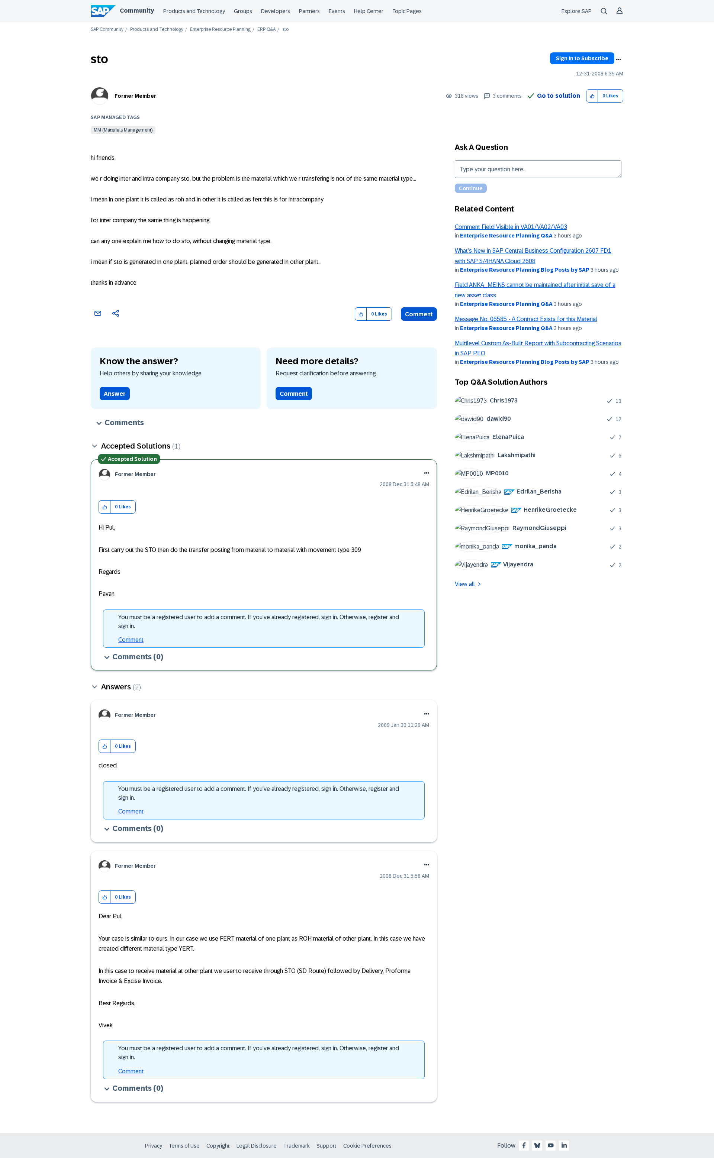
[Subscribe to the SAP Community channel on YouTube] (551, 1145)
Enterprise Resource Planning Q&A (506, 236)
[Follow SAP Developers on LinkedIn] (564, 1145)
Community (137, 10)
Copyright (218, 1146)
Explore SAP (577, 11)
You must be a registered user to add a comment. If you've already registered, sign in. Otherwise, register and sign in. (258, 621)
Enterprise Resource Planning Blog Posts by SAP (524, 270)
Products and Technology (194, 11)
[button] (592, 96)
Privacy (153, 1146)
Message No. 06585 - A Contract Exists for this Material (526, 319)
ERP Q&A (266, 29)
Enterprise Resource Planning (220, 29)
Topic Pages (407, 11)
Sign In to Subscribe (582, 58)
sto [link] (285, 29)
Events (337, 11)
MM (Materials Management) (123, 130)
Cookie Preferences (367, 1146)
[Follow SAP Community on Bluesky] (537, 1145)
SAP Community (107, 29)
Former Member (135, 96)
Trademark (296, 1146)
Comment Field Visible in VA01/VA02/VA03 (511, 227)
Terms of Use (184, 1146)
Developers (275, 11)
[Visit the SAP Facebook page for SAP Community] (524, 1145)
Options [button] (618, 59)
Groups (243, 11)
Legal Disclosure (257, 1146)
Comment (419, 314)
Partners (309, 11)
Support (326, 1146)
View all (465, 584)
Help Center (368, 11)
